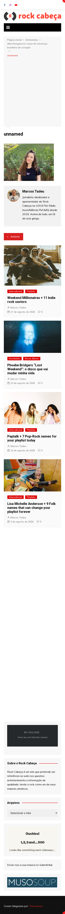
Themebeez (36, 906)
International (15, 291)
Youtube (16, 4)
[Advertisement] (32, 91)
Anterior (15, 236)
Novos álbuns (32, 358)
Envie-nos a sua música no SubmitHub (29, 865)
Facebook (4, 4)
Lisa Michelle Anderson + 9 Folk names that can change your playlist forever (31, 508)
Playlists (31, 291)
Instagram (10, 4)
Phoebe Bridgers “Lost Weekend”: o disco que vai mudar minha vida (27, 369)
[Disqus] (32, 578)
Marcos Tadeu (18, 307)
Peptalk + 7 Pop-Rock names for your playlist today (32, 438)
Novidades (14, 358)
